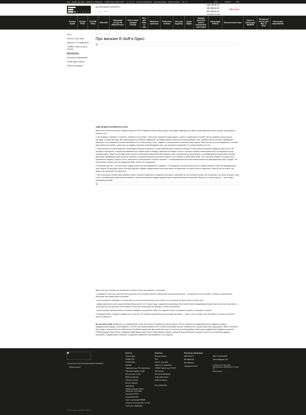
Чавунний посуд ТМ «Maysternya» (117, 22)
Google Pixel (82, 22)
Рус (187, 2)
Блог (68, 2)
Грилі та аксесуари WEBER (250, 22)
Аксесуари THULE (215, 22)
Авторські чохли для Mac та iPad (263, 22)
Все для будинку (179, 22)
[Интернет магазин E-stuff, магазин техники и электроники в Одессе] (79, 356)
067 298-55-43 (213, 11)
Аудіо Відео (189, 22)
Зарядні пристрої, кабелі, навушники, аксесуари (201, 22)
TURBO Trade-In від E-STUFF (114, 2)
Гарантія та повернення (94, 2)
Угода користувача (160, 2)
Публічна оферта (174, 2)
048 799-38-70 (213, 5)
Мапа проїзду (217, 371)
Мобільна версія (75, 367)
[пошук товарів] (194, 11)
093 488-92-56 (213, 8)
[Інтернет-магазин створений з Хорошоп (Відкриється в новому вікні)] (79, 412)
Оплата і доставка (78, 2)
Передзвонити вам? (213, 14)
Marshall (104, 23)
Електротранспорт (233, 23)
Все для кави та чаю (144, 22)
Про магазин (130, 2)
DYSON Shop (92, 22)
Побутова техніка (166, 22)
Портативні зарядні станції (132, 22)
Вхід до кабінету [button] (161, 356)
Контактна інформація (144, 2)
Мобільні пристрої (154, 22)
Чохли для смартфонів (278, 22)
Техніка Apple (72, 22)
